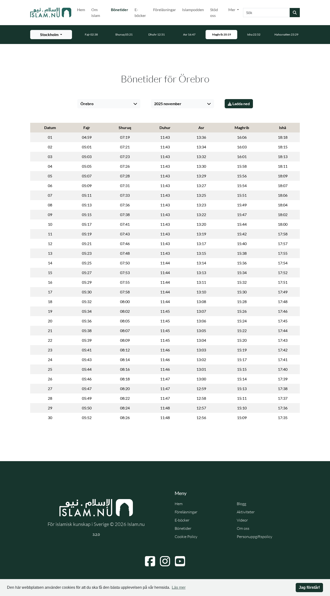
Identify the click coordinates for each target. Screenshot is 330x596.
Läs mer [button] (179, 587)
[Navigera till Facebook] (150, 561)
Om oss (243, 528)
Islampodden (193, 9)
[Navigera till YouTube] (180, 561)
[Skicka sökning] (295, 12)
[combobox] (266, 12)
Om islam (95, 12)
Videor (242, 520)
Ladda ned (241, 103)
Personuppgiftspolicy (254, 536)
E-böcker (140, 12)
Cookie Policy (186, 536)
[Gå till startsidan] (50, 13)
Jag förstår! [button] (309, 587)
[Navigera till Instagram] (165, 561)
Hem (81, 9)
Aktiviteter (246, 511)
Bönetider (120, 9)
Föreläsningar (164, 9)
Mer (232, 9)
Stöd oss (214, 12)
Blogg (241, 503)
